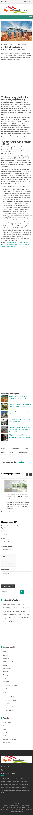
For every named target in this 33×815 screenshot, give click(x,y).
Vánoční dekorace (11, 689)
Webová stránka (7, 546)
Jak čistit (5, 655)
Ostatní (5, 732)
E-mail (4, 538)
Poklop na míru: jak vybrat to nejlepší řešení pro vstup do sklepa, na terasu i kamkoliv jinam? (19, 429)
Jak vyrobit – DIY (8, 662)
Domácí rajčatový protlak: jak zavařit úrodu (16, 608)
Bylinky (8, 703)
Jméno (4, 531)
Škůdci (5, 678)
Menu (25, 2)
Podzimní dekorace (11, 685)
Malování (5, 671)
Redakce (12, 452)
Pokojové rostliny (11, 697)
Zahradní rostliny (10, 710)
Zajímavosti (6, 742)
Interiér (5, 729)
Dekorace (6, 681)
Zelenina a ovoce (11, 707)
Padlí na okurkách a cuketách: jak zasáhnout (16, 614)
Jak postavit (6, 665)
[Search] (22, 592)
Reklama (16, 803)
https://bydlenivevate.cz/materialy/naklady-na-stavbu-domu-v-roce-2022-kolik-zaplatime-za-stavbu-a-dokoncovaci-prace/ (15, 244)
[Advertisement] (16, 77)
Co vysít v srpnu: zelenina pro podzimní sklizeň (16, 611)
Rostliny (5, 693)
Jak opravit (6, 658)
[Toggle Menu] (30, 17)
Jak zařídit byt (7, 668)
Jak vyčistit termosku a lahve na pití (13, 604)
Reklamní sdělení (22, 452)
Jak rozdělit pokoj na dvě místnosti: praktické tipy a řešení (17, 497)
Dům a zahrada (7, 722)
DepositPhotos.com (17, 811)
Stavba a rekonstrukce (14, 448)
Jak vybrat (6, 652)
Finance (5, 726)
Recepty (5, 675)
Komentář (5, 570)
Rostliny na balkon (11, 700)
